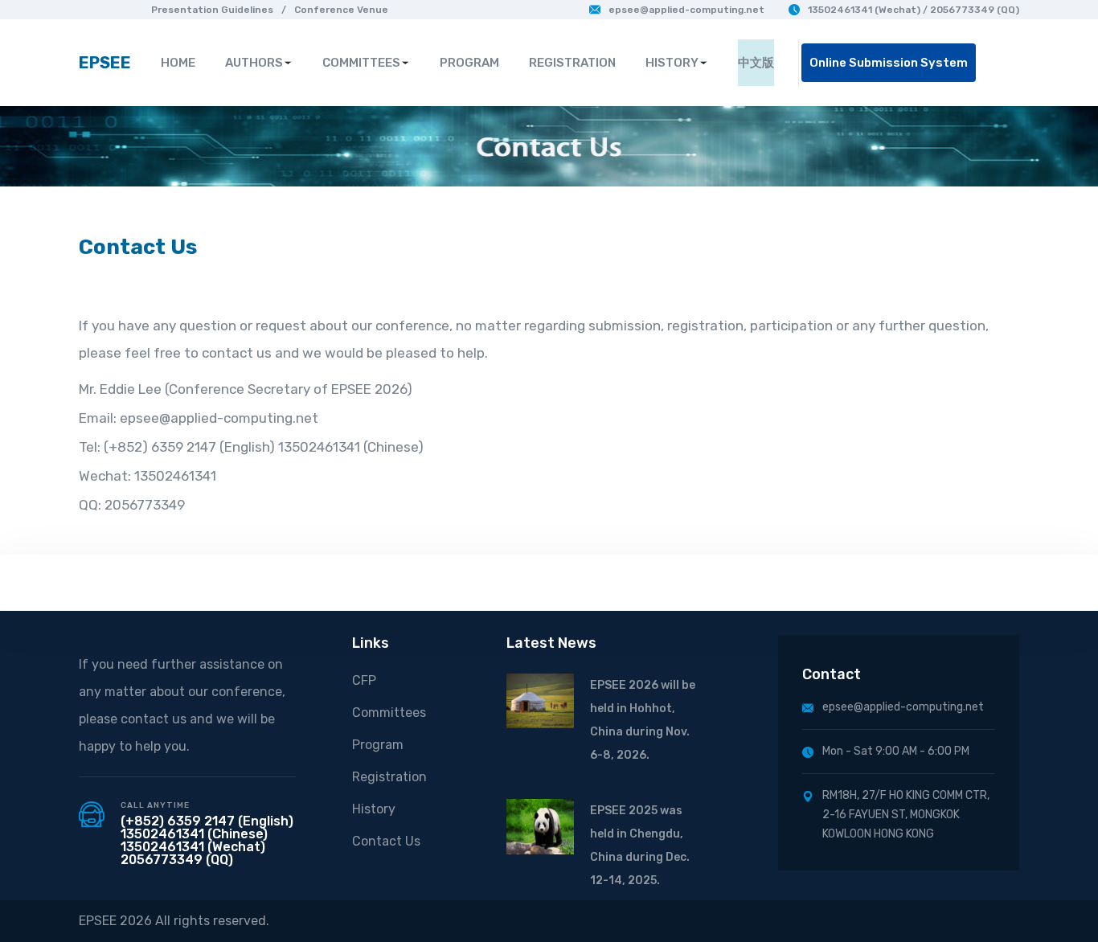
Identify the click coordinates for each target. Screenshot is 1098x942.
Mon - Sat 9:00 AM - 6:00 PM (895, 751)
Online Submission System (888, 62)
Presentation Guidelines (212, 9)
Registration (389, 776)
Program (378, 744)
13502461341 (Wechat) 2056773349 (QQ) (193, 853)
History (373, 809)
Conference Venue (341, 9)
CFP (364, 680)
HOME (178, 62)
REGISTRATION (572, 62)
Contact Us (386, 841)
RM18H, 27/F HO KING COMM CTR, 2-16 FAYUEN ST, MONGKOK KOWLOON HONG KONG (905, 814)
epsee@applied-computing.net (686, 9)
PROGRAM (469, 62)
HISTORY (672, 62)
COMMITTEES (361, 62)
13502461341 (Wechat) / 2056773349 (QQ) (913, 9)
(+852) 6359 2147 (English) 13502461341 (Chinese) (207, 827)
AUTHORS (254, 62)
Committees (389, 712)
